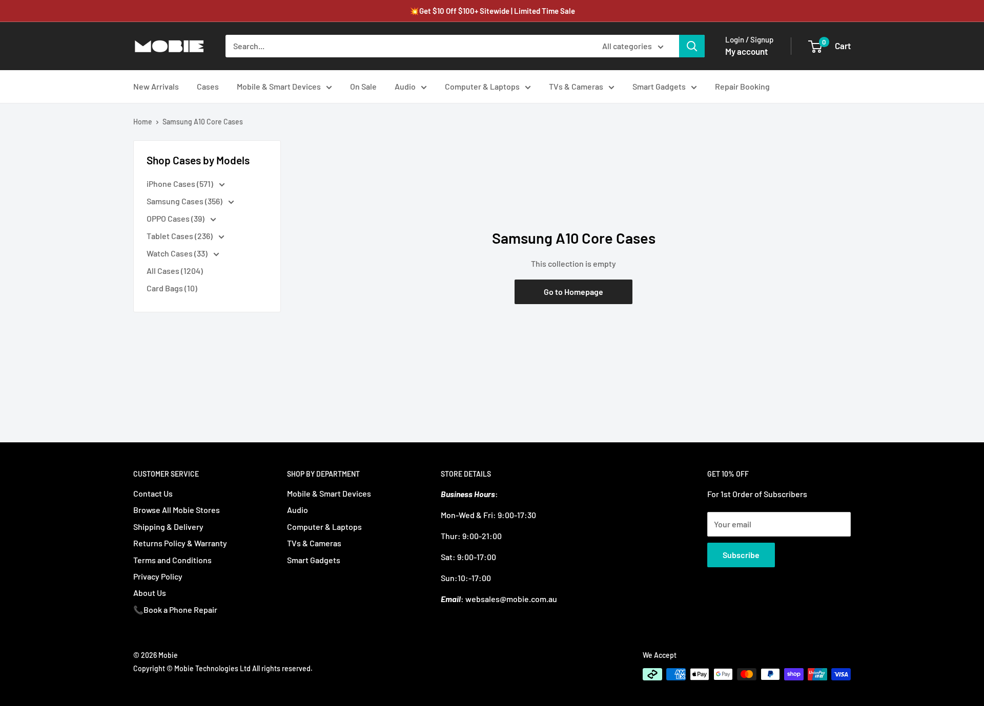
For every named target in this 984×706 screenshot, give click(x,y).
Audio (405, 86)
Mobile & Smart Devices (279, 86)
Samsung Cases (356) (185, 201)
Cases (208, 86)
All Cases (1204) (175, 270)
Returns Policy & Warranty (180, 543)
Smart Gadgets (659, 86)
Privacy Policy (157, 576)
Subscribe (741, 555)
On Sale (363, 86)
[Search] (692, 46)
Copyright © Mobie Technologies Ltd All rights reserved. (223, 668)
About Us (149, 592)
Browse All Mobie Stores (176, 510)
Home (142, 121)
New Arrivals (156, 86)
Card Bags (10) (172, 288)
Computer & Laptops (482, 86)
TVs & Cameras (576, 86)
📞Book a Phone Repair (175, 609)
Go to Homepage (573, 291)
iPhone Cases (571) (181, 183)
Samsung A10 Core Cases (202, 121)
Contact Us (153, 493)
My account (746, 51)
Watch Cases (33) (178, 253)
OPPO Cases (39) (176, 218)
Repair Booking (742, 86)
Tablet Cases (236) (180, 236)
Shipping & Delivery (168, 526)
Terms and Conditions (172, 560)
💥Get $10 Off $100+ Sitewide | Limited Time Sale (492, 10)
